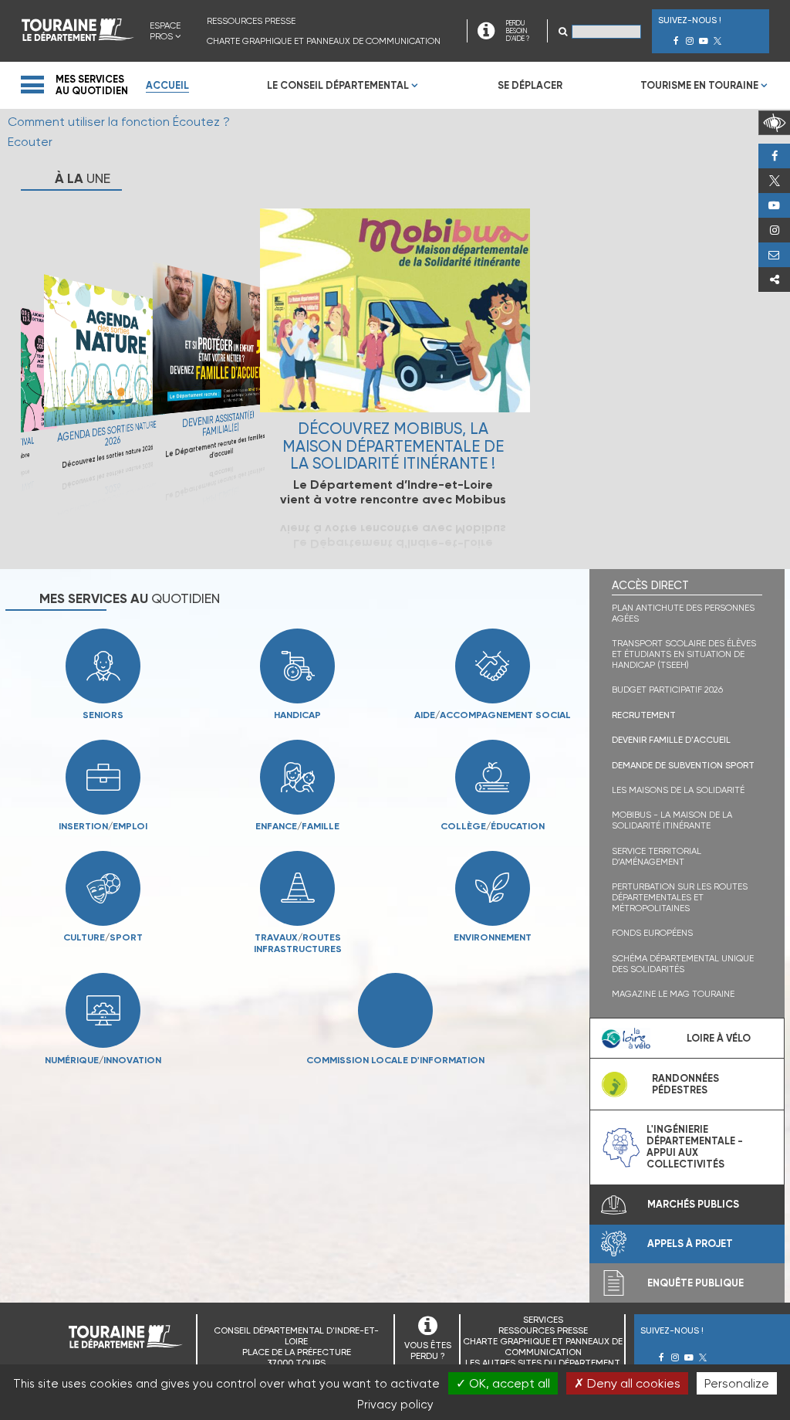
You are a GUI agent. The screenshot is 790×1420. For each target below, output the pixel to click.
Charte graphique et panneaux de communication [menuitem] (324, 41)
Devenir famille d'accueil (671, 739)
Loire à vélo (719, 1038)
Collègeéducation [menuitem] (493, 826)
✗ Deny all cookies (627, 1383)
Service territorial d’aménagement (656, 856)
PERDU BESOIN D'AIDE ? (517, 30)
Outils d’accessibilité (774, 122)
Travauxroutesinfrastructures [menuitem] (271, 942)
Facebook (774, 156)
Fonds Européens (652, 932)
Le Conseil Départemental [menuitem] (338, 85)
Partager (774, 279)
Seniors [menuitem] (103, 714)
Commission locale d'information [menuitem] (395, 1059)
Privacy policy (395, 1405)
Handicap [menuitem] (297, 714)
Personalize (736, 1383)
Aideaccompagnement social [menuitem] (492, 714)
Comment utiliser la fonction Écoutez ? (119, 121)
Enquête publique (695, 1283)
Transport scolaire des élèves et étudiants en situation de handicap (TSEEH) (684, 654)
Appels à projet (690, 1243)
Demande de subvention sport (683, 765)
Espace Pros (165, 31)
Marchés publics (693, 1204)
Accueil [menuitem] (167, 85)
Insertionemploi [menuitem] (103, 826)
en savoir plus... (104, 377)
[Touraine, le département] (78, 36)
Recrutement (644, 715)
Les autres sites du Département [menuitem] (542, 1362)
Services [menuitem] (543, 1319)
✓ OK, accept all (503, 1383)
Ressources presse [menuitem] (251, 20)
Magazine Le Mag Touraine (673, 993)
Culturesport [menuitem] (103, 937)
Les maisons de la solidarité (678, 790)
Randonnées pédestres (685, 1084)
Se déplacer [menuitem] (530, 85)
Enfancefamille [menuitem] (297, 826)
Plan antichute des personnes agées (683, 613)
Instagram (774, 230)
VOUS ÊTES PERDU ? (427, 1350)
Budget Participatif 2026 (667, 689)
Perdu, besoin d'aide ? (774, 254)
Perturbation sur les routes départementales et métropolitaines (680, 897)
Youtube (774, 205)
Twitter (774, 180)
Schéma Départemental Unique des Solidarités (683, 963)
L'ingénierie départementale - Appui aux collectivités (695, 1146)
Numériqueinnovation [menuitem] (103, 1059)
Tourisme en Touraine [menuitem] (699, 85)
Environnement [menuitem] (493, 937)
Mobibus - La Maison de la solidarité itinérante (672, 820)
